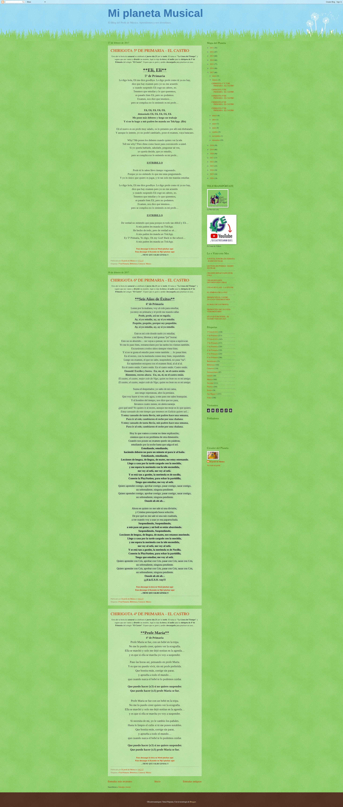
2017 (212, 72)
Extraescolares (212, 372)
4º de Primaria (123, 772)
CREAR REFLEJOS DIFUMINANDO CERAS (217, 281)
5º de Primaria (123, 263)
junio (214, 127)
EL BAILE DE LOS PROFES (218, 304)
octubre (215, 132)
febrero (215, 80)
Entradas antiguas (192, 781)
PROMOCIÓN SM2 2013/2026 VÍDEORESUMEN (218, 310)
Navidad (210, 383)
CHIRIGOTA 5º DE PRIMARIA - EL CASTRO (150, 50)
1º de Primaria (212, 335)
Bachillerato (211, 361)
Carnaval (141, 263)
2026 (212, 178)
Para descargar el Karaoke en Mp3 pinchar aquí (154, 252)
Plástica (210, 386)
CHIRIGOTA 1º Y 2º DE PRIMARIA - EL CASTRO (223, 84)
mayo (214, 123)
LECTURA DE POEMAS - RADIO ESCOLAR (220, 267)
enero (214, 76)
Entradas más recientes (120, 781)
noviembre (216, 136)
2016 (212, 68)
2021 (212, 157)
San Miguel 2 (212, 394)
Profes (209, 390)
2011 (212, 47)
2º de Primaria (212, 343)
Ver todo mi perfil (213, 465)
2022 (212, 161)
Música (148, 263)
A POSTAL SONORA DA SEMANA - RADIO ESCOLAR (221, 259)
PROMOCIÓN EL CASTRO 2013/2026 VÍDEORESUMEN (218, 298)
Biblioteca (133, 263)
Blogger (193, 801)
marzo (214, 115)
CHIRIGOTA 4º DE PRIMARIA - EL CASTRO (150, 613)
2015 (212, 64)
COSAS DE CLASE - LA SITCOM (220, 287)
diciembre (216, 140)
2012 (212, 52)
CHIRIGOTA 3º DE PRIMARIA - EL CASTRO (223, 90)
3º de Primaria (212, 346)
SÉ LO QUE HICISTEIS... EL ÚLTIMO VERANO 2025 (218, 317)
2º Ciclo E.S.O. (212, 339)
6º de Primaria (123, 601)
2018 (212, 145)
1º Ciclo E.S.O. (212, 332)
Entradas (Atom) (124, 787)
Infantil (210, 375)
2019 (212, 149)
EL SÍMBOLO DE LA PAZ (217, 292)
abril (214, 119)
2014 (212, 60)
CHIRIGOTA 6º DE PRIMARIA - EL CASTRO (150, 280)
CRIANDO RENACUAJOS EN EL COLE (220, 274)
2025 (212, 174)
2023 (212, 166)
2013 (212, 56)
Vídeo (209, 397)
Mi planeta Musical (155, 13)
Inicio (157, 781)
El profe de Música (217, 461)
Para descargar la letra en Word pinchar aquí (154, 249)
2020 (212, 153)
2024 (212, 170)
